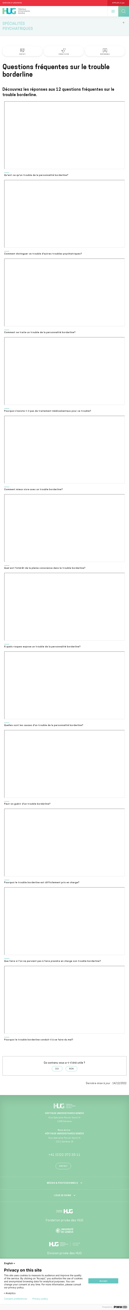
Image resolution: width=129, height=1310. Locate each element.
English (8, 1263)
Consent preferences (15, 1298)
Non (71, 1069)
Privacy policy (40, 1298)
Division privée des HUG (64, 1253)
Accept (103, 1280)
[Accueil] (16, 11)
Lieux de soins (62, 1196)
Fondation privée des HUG (64, 1220)
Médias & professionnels (62, 1183)
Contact (63, 1166)
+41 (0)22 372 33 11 (64, 1155)
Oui (57, 1069)
